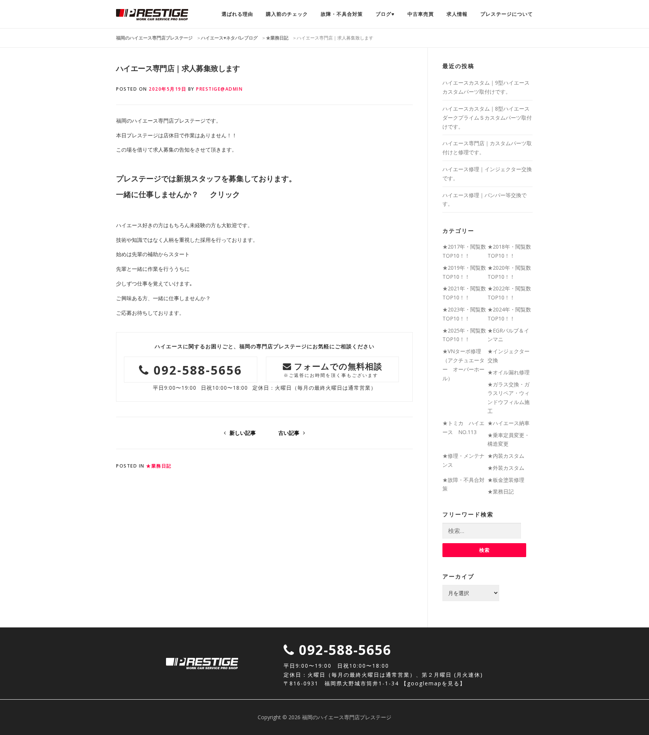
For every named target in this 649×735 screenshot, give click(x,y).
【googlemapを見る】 (433, 683)
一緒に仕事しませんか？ (157, 194)
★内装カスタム (506, 455)
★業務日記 (159, 466)
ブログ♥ (385, 14)
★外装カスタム (506, 467)
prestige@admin (219, 89)
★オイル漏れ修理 (509, 372)
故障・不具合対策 (342, 14)
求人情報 (457, 14)
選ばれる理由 (237, 14)
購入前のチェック (287, 14)
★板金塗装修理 (506, 479)
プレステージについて (506, 14)
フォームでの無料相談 (333, 369)
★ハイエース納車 (509, 423)
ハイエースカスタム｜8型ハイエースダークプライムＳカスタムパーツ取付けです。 (487, 117)
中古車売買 (421, 14)
